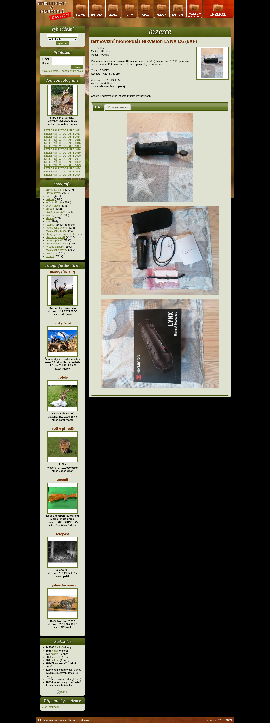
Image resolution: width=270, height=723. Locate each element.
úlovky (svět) (53, 192)
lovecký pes (53, 215)
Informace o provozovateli (52, 720)
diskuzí (55, 660)
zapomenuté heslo (72, 70)
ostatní (50, 256)
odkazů (55, 653)
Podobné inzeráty (118, 107)
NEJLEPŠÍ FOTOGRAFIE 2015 (62, 139)
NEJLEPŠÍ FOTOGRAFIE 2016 (62, 143)
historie (50, 199)
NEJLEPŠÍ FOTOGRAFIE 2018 (62, 149)
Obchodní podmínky (78, 720)
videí (55, 650)
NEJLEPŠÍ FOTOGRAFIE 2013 (62, 133)
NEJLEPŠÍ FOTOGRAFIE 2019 (62, 152)
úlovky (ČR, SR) (55, 189)
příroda (50, 208)
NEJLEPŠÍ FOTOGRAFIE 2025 (62, 171)
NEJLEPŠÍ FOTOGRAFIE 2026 (62, 174)
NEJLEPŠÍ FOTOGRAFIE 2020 (62, 155)
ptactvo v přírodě (55, 237)
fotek (58, 647)
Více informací (50, 706)
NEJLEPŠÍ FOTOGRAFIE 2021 (62, 158)
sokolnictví (52, 253)
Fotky (98, 107)
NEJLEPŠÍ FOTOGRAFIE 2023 (62, 165)
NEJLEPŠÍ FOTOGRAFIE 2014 (62, 136)
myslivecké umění (56, 227)
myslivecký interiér (56, 230)
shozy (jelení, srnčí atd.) (60, 234)
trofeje (49, 196)
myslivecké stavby (56, 249)
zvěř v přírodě (54, 202)
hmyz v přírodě (54, 240)
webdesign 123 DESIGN (219, 720)
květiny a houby (55, 246)
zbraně (50, 218)
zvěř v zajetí (53, 205)
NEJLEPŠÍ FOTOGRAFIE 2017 (62, 146)
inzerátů (56, 657)
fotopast (50, 224)
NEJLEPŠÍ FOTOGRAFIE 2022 (62, 162)
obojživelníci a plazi (57, 243)
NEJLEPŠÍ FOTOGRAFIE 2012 (62, 130)
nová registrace (51, 70)
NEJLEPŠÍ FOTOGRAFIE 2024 (62, 168)
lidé (48, 221)
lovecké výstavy (55, 211)
